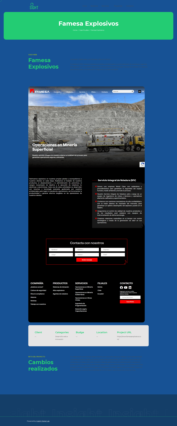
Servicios (105, 6)
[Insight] (32, 6)
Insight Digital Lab (43, 421)
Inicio (85, 6)
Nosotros (94, 6)
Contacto (130, 6)
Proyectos (118, 6)
